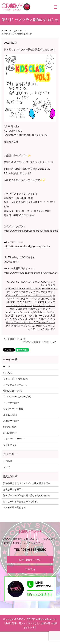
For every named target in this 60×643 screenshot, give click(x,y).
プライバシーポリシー (14, 438)
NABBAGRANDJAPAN (29, 288)
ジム (49, 302)
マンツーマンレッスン (20, 312)
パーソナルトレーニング (15, 384)
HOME (4, 30)
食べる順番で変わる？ (14, 507)
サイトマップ (10, 444)
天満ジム (33, 318)
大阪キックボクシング (20, 315)
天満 (25, 318)
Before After (9, 426)
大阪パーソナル (41, 315)
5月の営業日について (15, 339)
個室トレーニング (42, 312)
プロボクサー (22, 308)
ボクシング (36, 308)
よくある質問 (10, 414)
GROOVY (12, 281)
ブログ (6, 467)
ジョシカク (39, 305)
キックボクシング (17, 295)
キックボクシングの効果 (15, 378)
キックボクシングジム (40, 295)
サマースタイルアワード (23, 302)
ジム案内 (7, 372)
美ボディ (50, 329)
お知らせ (18, 30)
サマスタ (42, 302)
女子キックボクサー (22, 322)
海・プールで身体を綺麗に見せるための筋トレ (26, 495)
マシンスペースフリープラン (17, 396)
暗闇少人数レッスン (13, 390)
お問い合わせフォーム (30, 559)
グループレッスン (30, 298)
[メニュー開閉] (55, 7)
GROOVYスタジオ (27, 281)
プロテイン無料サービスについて (39, 342)
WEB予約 (30, 569)
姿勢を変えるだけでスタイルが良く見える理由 (26, 483)
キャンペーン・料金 (13, 408)
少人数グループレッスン (22, 325)
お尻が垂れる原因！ (13, 489)
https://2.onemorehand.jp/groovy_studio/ (27, 246)
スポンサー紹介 (11, 420)
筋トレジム (39, 329)
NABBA (12, 288)
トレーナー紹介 (11, 402)
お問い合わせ (10, 432)
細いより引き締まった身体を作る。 (21, 501)
